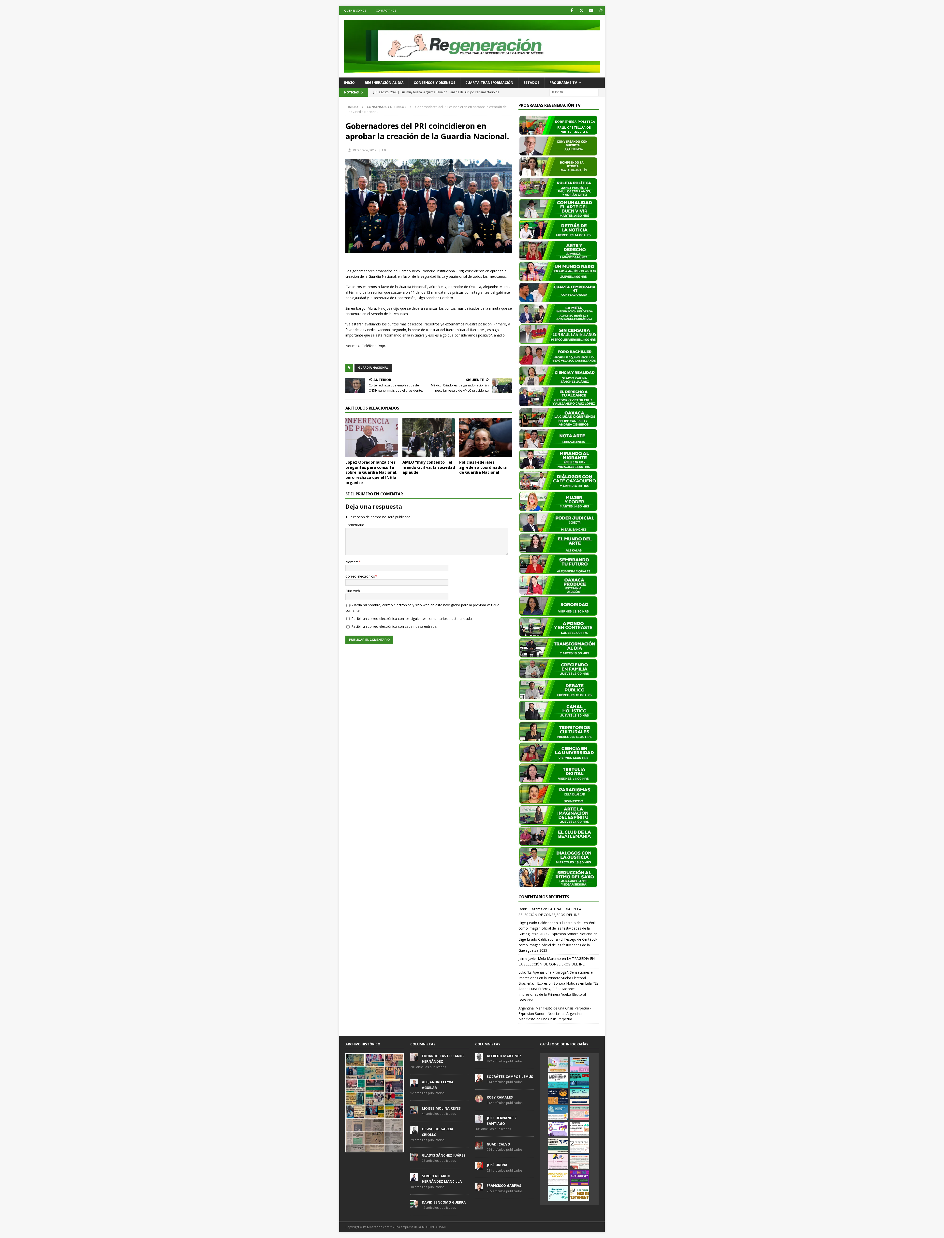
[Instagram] (600, 10)
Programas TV (563, 82)
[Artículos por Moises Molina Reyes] (414, 1111)
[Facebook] (571, 10)
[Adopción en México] (558, 1177)
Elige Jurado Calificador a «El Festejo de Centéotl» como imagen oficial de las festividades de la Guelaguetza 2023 (557, 945)
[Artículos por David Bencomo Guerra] (414, 1205)
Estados (531, 82)
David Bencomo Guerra (444, 1202)
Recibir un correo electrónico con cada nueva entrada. (394, 626)
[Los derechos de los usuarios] (579, 1080)
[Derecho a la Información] (579, 1112)
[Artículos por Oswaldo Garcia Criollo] (414, 1131)
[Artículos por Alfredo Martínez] (479, 1058)
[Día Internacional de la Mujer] (558, 1129)
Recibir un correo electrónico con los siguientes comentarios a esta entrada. (411, 618)
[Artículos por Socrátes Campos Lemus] (479, 1079)
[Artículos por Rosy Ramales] (479, 1100)
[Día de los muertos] (579, 1177)
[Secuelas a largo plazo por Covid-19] (558, 1193)
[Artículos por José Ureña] (479, 1167)
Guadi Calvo (498, 1144)
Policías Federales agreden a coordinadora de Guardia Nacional (483, 467)
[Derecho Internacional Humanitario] (579, 1129)
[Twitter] (581, 10)
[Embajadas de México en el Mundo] (558, 1145)
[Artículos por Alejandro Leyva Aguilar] (414, 1085)
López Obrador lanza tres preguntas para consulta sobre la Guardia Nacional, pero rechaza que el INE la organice (371, 472)
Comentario (354, 524)
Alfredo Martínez (504, 1056)
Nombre (352, 562)
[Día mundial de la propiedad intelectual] (558, 1112)
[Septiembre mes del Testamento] (579, 1193)
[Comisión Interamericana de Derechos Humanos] (558, 1080)
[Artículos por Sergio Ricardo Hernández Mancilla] (414, 1178)
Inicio (349, 82)
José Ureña (497, 1164)
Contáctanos (386, 10)
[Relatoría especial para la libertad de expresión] (579, 1064)
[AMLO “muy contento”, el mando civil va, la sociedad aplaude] (428, 437)
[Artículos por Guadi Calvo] (479, 1147)
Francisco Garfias (504, 1185)
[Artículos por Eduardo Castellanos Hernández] (414, 1058)
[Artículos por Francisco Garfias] (479, 1188)
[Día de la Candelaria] (579, 1145)
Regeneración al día (384, 82)
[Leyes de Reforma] (558, 1064)
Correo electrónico (360, 576)
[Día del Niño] (579, 1096)
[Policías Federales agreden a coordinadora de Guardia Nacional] (485, 437)
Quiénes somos (355, 10)
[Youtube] (591, 10)
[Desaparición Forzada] (579, 1161)
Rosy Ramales (500, 1097)
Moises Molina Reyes (441, 1108)
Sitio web (352, 590)
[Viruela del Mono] (558, 1096)
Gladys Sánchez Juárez (444, 1155)
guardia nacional (373, 368)
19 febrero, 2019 (364, 150)
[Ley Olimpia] (558, 1161)
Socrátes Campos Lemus (510, 1076)
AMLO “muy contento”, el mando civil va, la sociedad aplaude (428, 467)
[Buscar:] (574, 92)
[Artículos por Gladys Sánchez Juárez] (414, 1158)
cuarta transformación (489, 82)
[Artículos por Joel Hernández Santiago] (479, 1120)
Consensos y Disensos (434, 82)
